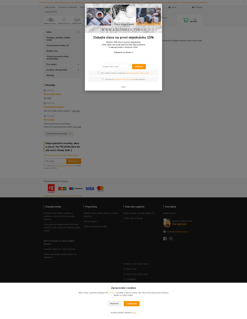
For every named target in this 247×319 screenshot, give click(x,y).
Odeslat (139, 66)
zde (134, 312)
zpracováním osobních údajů (123, 79)
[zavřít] (157, 7)
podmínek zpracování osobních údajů (137, 73)
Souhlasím (131, 303)
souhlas (111, 293)
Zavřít (123, 87)
